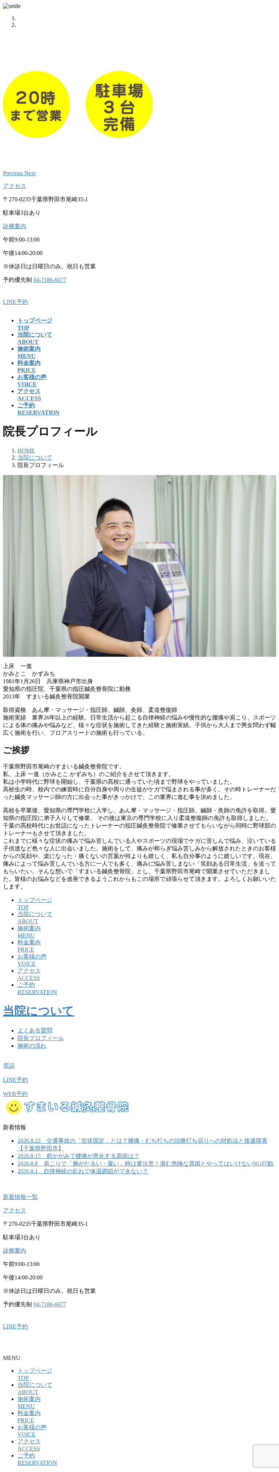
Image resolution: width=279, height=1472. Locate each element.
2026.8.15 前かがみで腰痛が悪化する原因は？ (78, 1156)
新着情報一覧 (20, 1197)
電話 (9, 1066)
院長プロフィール (40, 1038)
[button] (13, 173)
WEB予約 (15, 1094)
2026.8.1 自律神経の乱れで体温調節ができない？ (82, 1171)
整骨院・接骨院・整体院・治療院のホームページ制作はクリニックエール (99, 1345)
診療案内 (14, 226)
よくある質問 (34, 1030)
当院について (38, 1010)
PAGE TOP (266, 1420)
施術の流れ (31, 1046)
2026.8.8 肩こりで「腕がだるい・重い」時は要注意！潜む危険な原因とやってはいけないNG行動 (145, 1163)
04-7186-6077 (49, 280)
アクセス (14, 186)
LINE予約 (15, 302)
